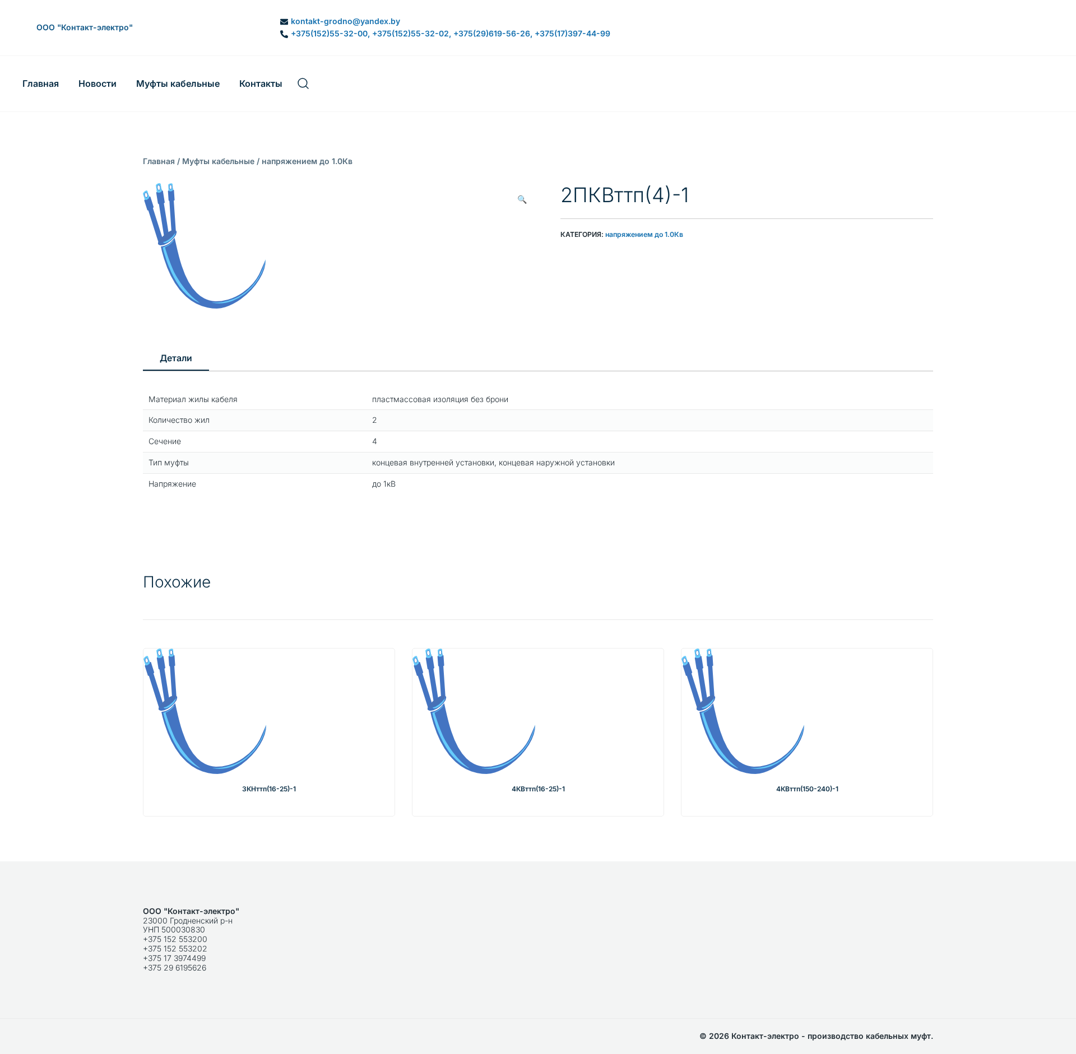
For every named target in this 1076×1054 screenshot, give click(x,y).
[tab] (176, 359)
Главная (40, 83)
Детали (176, 358)
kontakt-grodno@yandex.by (345, 21)
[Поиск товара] (303, 84)
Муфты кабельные (178, 83)
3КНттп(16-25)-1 (269, 789)
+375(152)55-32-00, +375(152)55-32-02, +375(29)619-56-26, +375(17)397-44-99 (450, 33)
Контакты (260, 83)
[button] (522, 199)
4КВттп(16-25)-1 (538, 789)
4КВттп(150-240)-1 (807, 789)
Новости (97, 83)
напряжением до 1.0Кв (307, 161)
